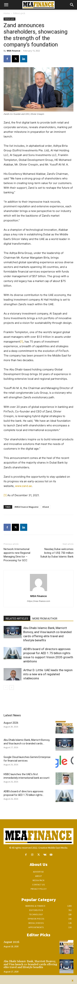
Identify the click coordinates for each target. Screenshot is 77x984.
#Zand (45, 506)
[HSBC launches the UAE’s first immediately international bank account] (64, 778)
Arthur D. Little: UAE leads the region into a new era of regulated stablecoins (48, 674)
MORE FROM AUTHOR (44, 618)
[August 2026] (64, 727)
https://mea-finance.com (38, 601)
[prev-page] (6, 687)
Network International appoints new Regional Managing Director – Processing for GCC (17, 554)
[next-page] (11, 687)
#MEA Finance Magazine (26, 506)
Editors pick (19, 13)
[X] (15, 58)
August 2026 (11, 722)
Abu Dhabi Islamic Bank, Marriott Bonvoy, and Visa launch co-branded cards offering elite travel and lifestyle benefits (30, 964)
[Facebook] (7, 58)
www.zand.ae (23, 486)
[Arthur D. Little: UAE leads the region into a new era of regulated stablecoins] (12, 674)
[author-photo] (38, 591)
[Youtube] (51, 854)
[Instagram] (32, 854)
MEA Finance (13, 50)
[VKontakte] (45, 854)
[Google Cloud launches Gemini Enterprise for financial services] (64, 761)
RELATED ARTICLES (17, 618)
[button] (6, 5)
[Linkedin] (23, 58)
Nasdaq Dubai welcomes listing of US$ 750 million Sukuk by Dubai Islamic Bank (56, 552)
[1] (21, 341)
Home (7, 13)
